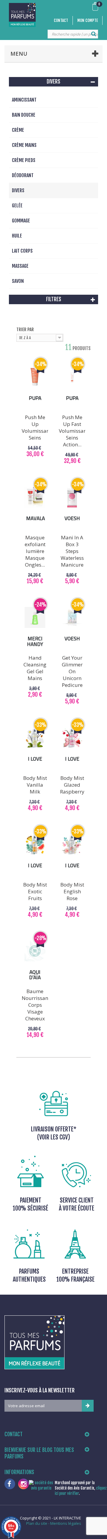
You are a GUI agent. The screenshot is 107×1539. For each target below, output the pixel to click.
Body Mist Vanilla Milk (35, 785)
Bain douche (23, 115)
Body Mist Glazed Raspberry (72, 785)
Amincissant (24, 100)
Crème (18, 130)
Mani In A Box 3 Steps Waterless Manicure (72, 551)
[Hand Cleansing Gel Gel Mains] (34, 617)
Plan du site (36, 1523)
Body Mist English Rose (72, 891)
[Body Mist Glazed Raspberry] (72, 737)
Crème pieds (23, 160)
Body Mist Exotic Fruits (35, 891)
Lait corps (22, 251)
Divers (18, 190)
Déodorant (23, 175)
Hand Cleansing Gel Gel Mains (34, 668)
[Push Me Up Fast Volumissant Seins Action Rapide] (72, 376)
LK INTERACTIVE (67, 1518)
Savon (18, 281)
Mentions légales (65, 1523)
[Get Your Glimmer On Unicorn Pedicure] (72, 617)
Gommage (21, 221)
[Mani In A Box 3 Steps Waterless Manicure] (72, 497)
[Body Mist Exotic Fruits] (34, 844)
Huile (17, 236)
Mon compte (87, 20)
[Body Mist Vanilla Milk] (34, 737)
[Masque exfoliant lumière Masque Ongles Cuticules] (34, 497)
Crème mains (24, 145)
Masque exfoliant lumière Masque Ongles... (35, 551)
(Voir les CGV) (53, 1137)
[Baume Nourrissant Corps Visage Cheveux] (34, 950)
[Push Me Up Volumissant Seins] (34, 376)
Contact (61, 20)
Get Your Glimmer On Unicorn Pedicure (72, 671)
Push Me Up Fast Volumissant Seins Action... (72, 431)
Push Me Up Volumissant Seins (35, 427)
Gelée (17, 206)
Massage (20, 266)
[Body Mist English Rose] (72, 844)
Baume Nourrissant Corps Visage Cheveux (35, 1005)
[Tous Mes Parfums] (22, 15)
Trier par (25, 329)
